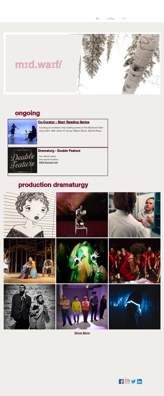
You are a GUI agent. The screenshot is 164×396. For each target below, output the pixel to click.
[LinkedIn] (139, 381)
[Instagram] (127, 381)
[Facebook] (121, 381)
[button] (29, 214)
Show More (82, 333)
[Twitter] (133, 381)
